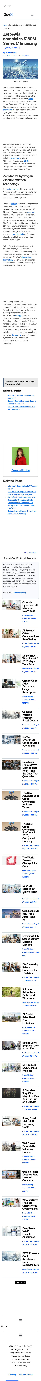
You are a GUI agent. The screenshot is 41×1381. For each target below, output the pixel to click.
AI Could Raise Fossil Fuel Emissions (28, 1019)
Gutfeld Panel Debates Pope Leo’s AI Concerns (30, 1176)
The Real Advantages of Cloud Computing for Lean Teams (30, 800)
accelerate (7, 110)
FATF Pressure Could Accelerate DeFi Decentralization (31, 1259)
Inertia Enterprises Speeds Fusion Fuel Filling (30, 741)
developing (16, 335)
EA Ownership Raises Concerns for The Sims (30, 969)
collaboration (12, 189)
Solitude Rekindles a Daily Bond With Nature (29, 994)
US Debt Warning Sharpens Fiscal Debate (30, 716)
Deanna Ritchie (21, 470)
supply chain (18, 234)
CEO (26, 161)
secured (30, 212)
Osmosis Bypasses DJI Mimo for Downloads (30, 607)
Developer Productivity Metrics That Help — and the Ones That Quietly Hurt (30, 769)
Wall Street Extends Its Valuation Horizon (28, 1148)
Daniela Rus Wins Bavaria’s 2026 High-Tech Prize (30, 660)
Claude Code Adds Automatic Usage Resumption (29, 686)
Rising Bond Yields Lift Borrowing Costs (29, 1123)
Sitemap (12, 1374)
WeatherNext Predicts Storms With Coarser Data (30, 1204)
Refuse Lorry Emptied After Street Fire (30, 1045)
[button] (32, 15)
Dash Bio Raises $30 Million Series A (29, 890)
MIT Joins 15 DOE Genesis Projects (29, 1067)
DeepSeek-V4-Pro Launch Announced (28, 1233)
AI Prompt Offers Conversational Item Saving (31, 635)
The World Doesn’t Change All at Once (30, 862)
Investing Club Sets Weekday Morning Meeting (30, 940)
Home (5, 25)
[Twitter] (6, 1326)
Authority (15, 158)
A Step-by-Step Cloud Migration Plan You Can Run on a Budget (30, 1096)
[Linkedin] (2, 1326)
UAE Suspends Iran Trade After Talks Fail (30, 915)
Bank (30, 99)
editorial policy (20, 592)
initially (14, 204)
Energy (18, 315)
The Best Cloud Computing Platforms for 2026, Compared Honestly (29, 832)
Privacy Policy (26, 1374)
